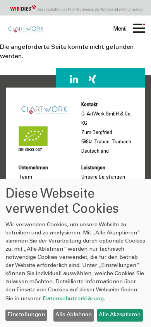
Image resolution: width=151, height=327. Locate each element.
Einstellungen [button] (26, 315)
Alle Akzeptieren (120, 315)
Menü (120, 29)
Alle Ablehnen (73, 315)
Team (25, 177)
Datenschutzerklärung (73, 299)
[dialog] (75, 253)
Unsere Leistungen (103, 177)
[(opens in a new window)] (74, 79)
